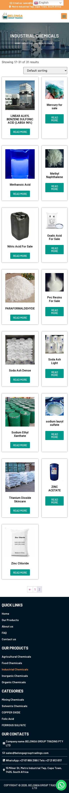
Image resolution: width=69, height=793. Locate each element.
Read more (20, 131)
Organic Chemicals (14, 682)
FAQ (4, 632)
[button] (64, 16)
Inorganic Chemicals (15, 675)
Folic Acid (8, 718)
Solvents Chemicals (14, 706)
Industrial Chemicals (34, 43)
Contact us (9, 639)
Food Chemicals (12, 663)
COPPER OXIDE (11, 712)
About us (7, 626)
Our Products (10, 620)
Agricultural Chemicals (16, 656)
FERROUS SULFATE (14, 725)
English (43, 2)
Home (17, 43)
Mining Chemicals (13, 699)
